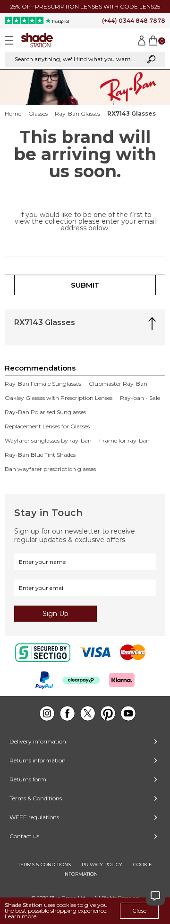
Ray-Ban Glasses (77, 114)
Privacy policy (102, 864)
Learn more (20, 916)
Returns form (27, 779)
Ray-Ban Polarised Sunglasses (45, 412)
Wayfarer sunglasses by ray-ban (48, 440)
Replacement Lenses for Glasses (47, 426)
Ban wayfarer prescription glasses (50, 469)
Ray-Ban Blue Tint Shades (40, 455)
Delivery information (37, 741)
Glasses (38, 114)
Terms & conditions (44, 864)
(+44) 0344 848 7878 (133, 20)
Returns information (37, 760)
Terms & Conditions (35, 798)
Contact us (24, 836)
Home (13, 114)
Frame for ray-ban (124, 440)
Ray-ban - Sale (140, 398)
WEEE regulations (34, 817)
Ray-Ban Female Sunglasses (43, 383)
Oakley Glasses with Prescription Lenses (58, 398)
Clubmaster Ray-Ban (118, 383)
